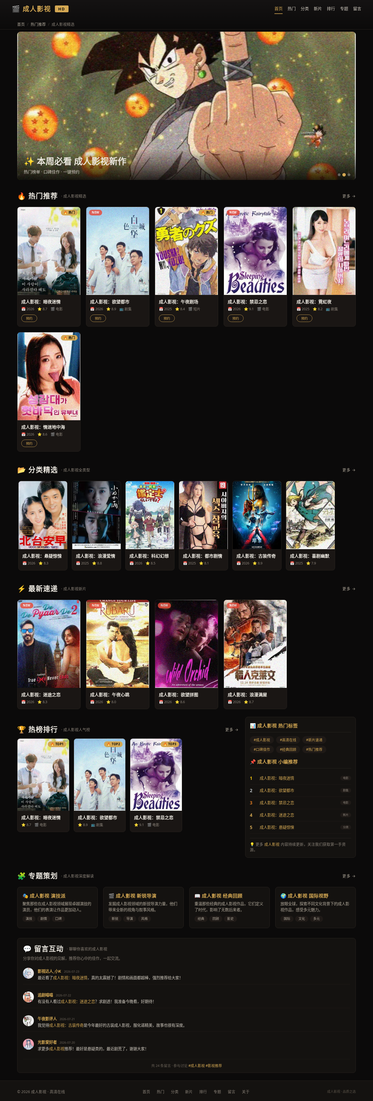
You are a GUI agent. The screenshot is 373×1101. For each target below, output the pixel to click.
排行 (331, 8)
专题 (344, 8)
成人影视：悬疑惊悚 (277, 827)
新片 (318, 8)
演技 (29, 918)
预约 (29, 319)
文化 (301, 918)
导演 (129, 918)
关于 (246, 1091)
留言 (357, 8)
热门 (292, 8)
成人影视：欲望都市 (277, 790)
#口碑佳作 (262, 749)
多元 (316, 918)
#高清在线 (288, 739)
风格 (144, 918)
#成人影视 (262, 739)
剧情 (43, 918)
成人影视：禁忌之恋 (277, 802)
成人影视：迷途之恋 (277, 815)
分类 (305, 8)
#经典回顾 (288, 749)
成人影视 (272, 844)
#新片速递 (314, 739)
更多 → (349, 196)
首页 (278, 8)
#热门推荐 (314, 749)
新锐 (115, 918)
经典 (201, 918)
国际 (287, 918)
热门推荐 (38, 24)
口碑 (58, 918)
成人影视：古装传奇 (66, 1025)
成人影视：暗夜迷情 (277, 778)
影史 (230, 918)
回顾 (215, 918)
